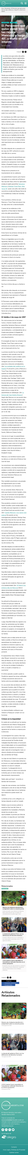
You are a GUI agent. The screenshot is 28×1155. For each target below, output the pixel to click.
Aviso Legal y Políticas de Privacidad (14, 1150)
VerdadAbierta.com (7, 1126)
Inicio (2, 8)
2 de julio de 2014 (5, 45)
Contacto (14, 1147)
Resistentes (7, 8)
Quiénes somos (14, 1152)
